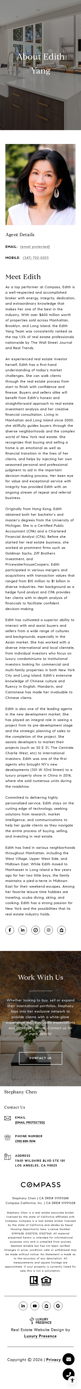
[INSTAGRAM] (48, 930)
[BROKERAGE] (35, 930)
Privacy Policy (60, 1359)
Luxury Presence (40, 1336)
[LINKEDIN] (22, 930)
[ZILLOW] (61, 930)
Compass (25, 1220)
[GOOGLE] (58, 1306)
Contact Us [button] (40, 1058)
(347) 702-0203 (36, 258)
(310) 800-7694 (25, 1141)
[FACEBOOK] (9, 930)
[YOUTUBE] (34, 1306)
